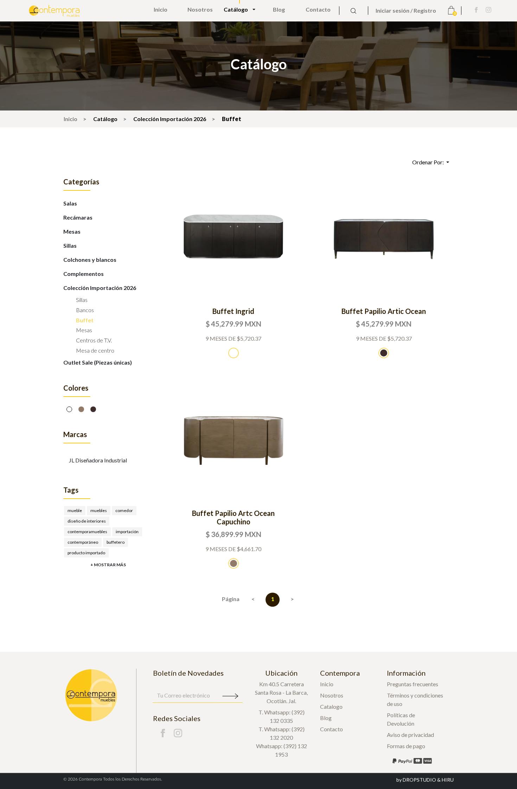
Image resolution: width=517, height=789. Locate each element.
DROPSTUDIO (416, 780)
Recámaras (77, 217)
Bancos (85, 310)
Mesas (72, 231)
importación (127, 531)
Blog (279, 9)
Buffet (85, 320)
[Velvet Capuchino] (81, 409)
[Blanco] (69, 409)
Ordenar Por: (428, 162)
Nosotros (200, 9)
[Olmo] (93, 409)
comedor (124, 510)
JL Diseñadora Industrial (98, 460)
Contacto (318, 9)
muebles (98, 510)
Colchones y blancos (89, 259)
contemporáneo (83, 542)
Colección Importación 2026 (169, 118)
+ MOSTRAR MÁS (108, 564)
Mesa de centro (95, 350)
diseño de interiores (87, 521)
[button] (353, 10)
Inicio (167, 9)
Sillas (70, 245)
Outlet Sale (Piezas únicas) (97, 362)
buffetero (116, 542)
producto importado (86, 552)
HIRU (448, 780)
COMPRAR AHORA (233, 237)
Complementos (83, 273)
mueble (75, 510)
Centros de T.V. (94, 340)
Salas (70, 203)
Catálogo (236, 9)
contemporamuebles (87, 531)
